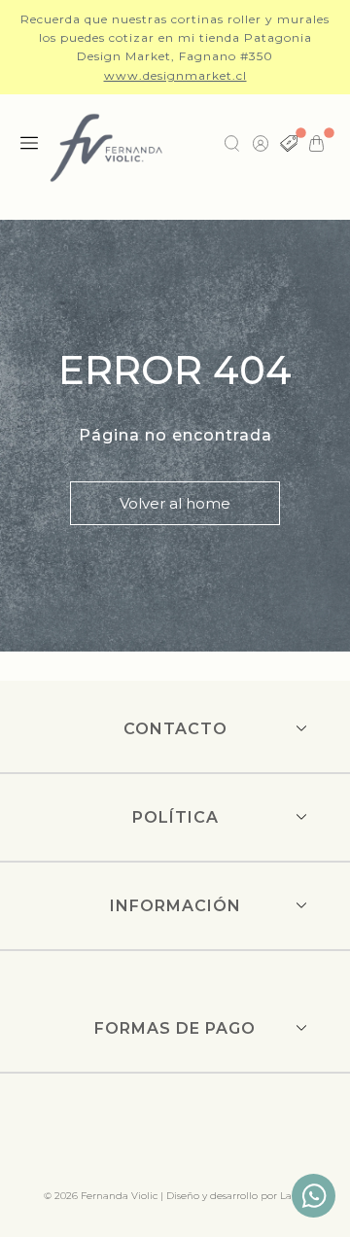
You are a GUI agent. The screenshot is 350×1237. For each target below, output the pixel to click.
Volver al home (175, 503)
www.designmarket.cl (175, 75)
